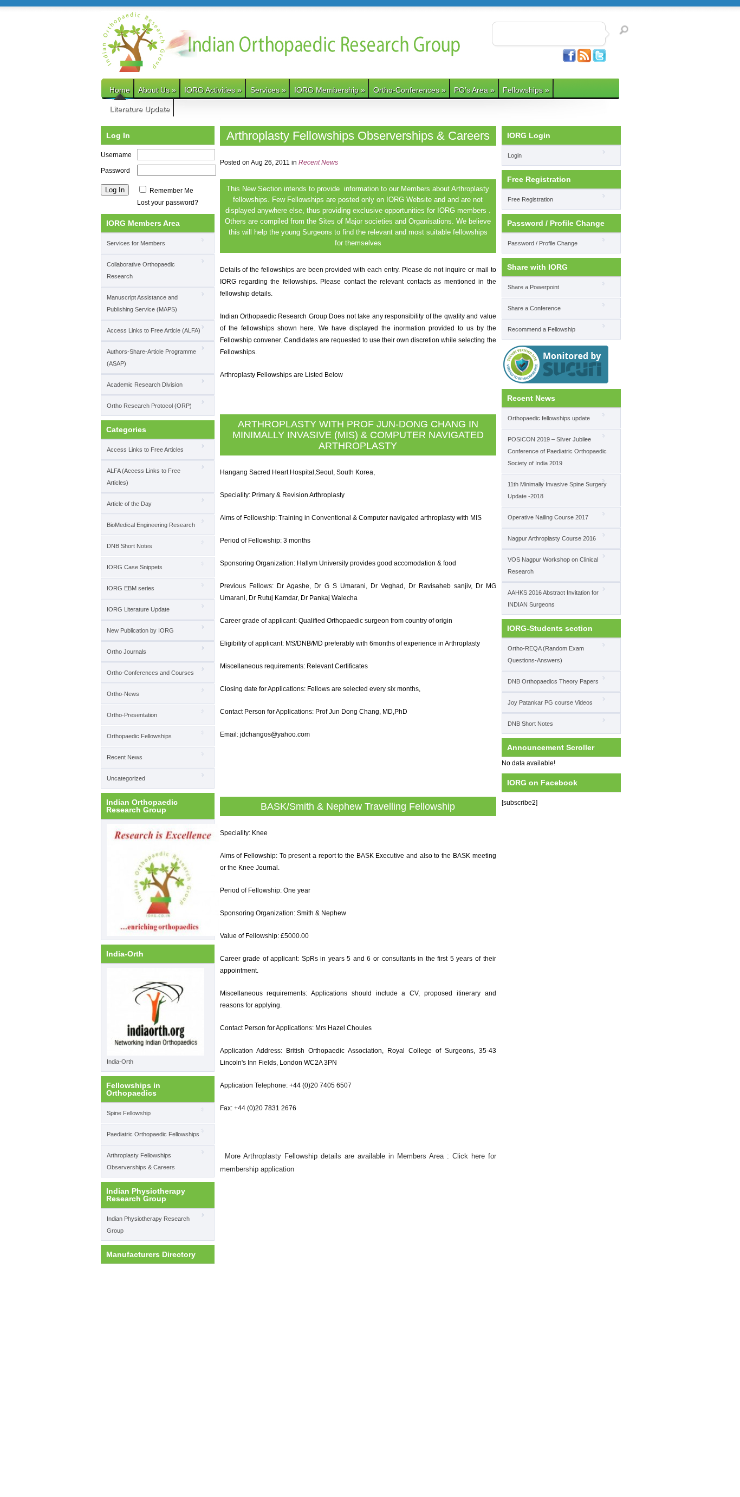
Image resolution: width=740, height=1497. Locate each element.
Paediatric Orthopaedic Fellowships (153, 1134)
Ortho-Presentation (132, 715)
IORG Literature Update (138, 609)
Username (116, 155)
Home (119, 90)
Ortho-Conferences (409, 90)
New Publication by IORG (140, 630)
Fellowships (526, 90)
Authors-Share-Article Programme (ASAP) (151, 357)
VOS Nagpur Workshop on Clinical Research (553, 565)
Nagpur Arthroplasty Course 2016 (552, 538)
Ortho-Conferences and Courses (150, 672)
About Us (157, 90)
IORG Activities (213, 90)
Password (115, 170)
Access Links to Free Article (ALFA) (153, 330)
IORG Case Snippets (135, 567)
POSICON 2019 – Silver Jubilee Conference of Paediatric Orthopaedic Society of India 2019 (557, 451)
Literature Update (139, 109)
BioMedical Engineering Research (151, 525)
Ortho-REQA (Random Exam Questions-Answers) (546, 654)
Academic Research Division (145, 384)
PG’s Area (474, 90)
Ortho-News (123, 694)
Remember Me (171, 190)
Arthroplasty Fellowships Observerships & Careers (141, 1161)
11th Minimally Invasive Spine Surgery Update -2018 (557, 490)
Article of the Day (129, 503)
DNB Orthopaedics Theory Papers (553, 681)
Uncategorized (126, 778)
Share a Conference (534, 308)
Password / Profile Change (542, 243)
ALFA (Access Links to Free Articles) (143, 476)
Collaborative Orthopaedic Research (141, 270)
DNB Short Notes (129, 546)
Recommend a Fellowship (541, 329)
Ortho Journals (126, 651)
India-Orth (120, 1061)
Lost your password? (167, 202)
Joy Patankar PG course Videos (550, 702)
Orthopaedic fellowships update (549, 418)
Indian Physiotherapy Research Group (148, 1224)
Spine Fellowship (129, 1113)
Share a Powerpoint (533, 287)
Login (515, 155)
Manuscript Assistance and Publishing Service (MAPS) (142, 303)
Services (268, 90)
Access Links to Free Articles (145, 449)
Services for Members (136, 243)
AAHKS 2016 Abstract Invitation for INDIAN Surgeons (553, 598)
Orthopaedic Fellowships (139, 736)
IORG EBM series (130, 588)
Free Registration (530, 199)
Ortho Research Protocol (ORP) (149, 405)
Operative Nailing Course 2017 (548, 517)
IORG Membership (329, 90)
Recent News (124, 757)
